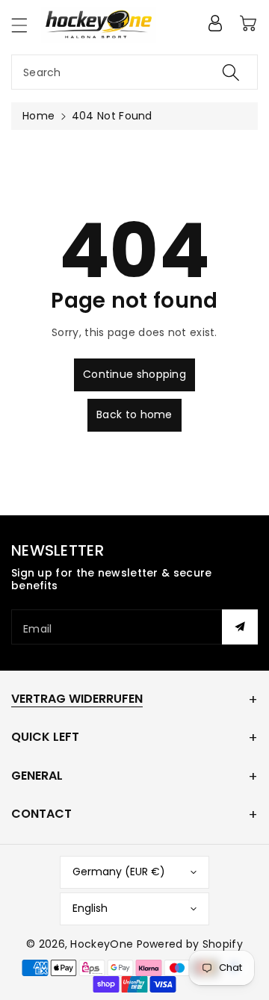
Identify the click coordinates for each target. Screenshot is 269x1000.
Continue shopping (134, 374)
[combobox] (134, 72)
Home (38, 115)
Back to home (134, 414)
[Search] (231, 72)
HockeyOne (101, 944)
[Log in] (215, 23)
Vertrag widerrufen (77, 698)
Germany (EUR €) (118, 871)
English (90, 908)
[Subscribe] (240, 627)
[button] (26, 25)
